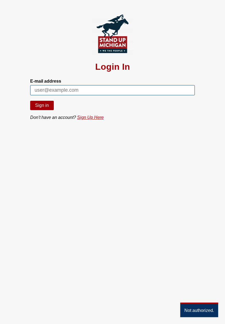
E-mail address (45, 81)
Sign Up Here (90, 117)
